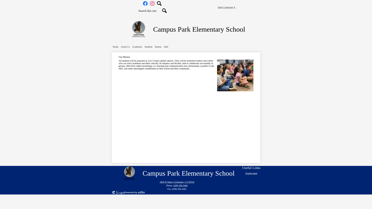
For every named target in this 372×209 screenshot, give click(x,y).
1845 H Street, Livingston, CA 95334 (177, 182)
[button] (125, 46)
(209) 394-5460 (180, 185)
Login (118, 192)
